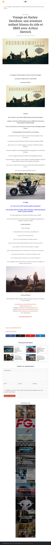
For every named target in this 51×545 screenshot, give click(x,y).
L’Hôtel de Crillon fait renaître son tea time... (25, 530)
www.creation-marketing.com (27, 543)
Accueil (5, 6)
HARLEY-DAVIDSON (11, 331)
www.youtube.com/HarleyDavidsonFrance (28, 309)
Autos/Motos (25, 14)
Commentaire (7, 370)
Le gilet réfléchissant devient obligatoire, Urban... (25, 462)
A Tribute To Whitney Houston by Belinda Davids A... (26, 503)
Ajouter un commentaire (30, 35)
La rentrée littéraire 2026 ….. (25, 435)
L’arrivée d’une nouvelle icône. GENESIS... (25, 517)
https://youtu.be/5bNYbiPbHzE (13, 328)
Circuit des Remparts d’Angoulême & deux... (17, 350)
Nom (5, 383)
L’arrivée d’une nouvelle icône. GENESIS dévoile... (18, 358)
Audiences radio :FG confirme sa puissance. (25, 423)
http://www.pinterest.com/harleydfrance (28, 311)
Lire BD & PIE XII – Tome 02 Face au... (25, 411)
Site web (35, 383)
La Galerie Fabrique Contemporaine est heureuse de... (25, 476)
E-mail (20, 383)
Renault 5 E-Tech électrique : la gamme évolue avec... (41, 350)
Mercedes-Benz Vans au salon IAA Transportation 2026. (41, 358)
